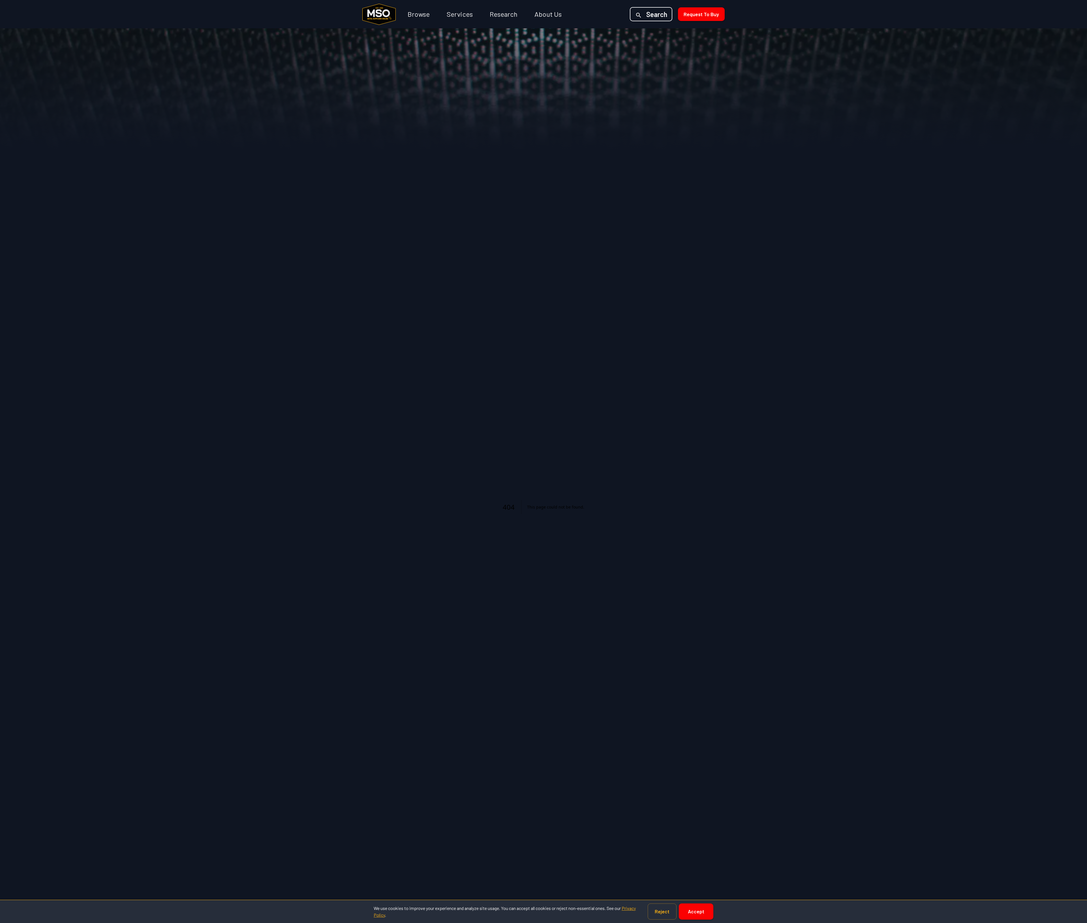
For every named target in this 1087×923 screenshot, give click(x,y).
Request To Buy (701, 14)
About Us (548, 14)
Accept (696, 911)
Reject (662, 911)
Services (460, 14)
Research (503, 14)
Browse (419, 14)
